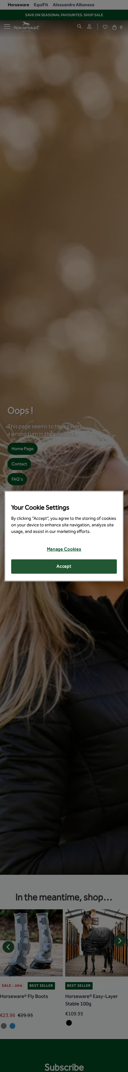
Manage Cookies (64, 549)
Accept (64, 566)
